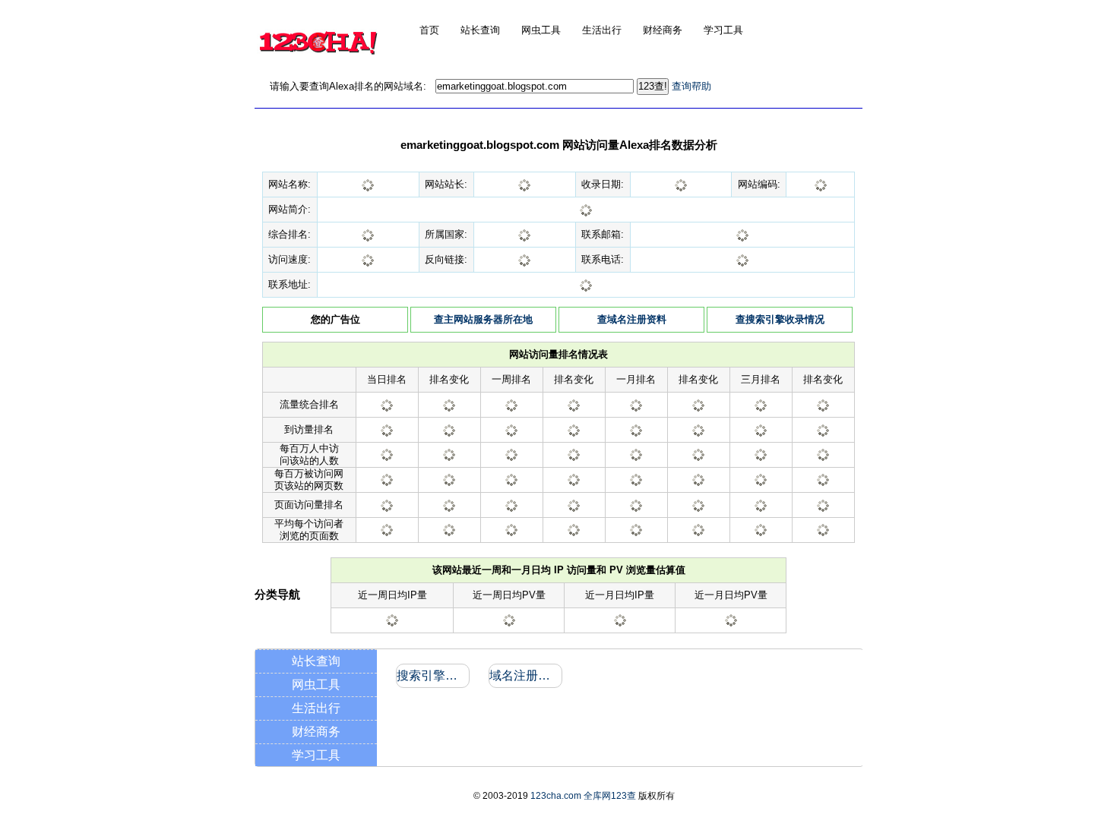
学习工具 (316, 755)
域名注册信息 (524, 675)
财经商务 (316, 731)
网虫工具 (316, 684)
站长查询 (316, 661)
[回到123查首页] (317, 65)
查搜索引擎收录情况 (780, 319)
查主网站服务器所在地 (483, 319)
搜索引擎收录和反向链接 (432, 675)
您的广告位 (335, 319)
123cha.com (555, 795)
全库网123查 (610, 795)
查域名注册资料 (631, 319)
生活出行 (316, 708)
